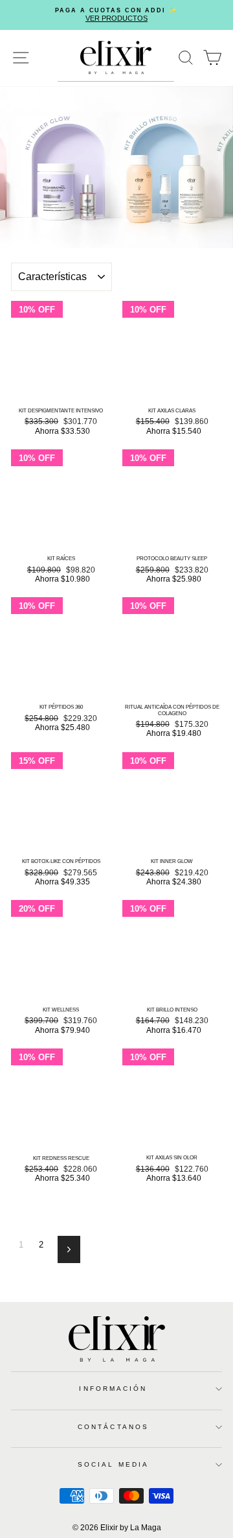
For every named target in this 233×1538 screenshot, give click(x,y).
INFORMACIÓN (113, 1388)
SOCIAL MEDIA (113, 1464)
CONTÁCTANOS (113, 1426)
